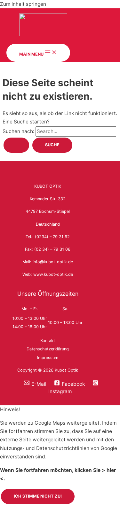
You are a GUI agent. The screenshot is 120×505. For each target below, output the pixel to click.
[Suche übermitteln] (16, 145)
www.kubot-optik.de (53, 274)
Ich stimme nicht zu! (38, 496)
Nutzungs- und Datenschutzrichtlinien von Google (58, 448)
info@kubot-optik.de (53, 261)
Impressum (47, 357)
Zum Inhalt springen (23, 4)
